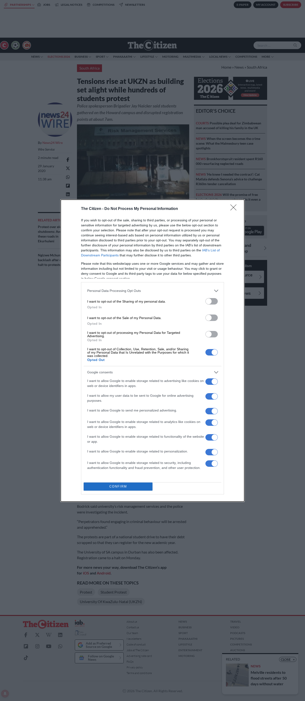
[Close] (234, 208)
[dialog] (152, 351)
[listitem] (152, 290)
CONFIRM (118, 486)
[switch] (211, 301)
